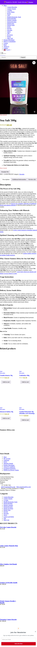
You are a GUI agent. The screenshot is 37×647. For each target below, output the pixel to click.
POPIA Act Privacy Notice (11, 470)
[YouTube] (4, 55)
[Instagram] (2, 55)
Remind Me (5, 172)
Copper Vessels (8, 498)
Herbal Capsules (8, 505)
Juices (5, 515)
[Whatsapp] (3, 55)
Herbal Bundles (8, 503)
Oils (5, 518)
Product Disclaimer (9, 465)
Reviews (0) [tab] (32, 179)
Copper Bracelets (8, 497)
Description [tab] (6, 179)
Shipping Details (8, 463)
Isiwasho (21, 174)
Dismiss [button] (31, 2)
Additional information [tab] (19, 179)
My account (7, 458)
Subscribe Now (18, 643)
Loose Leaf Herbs (9, 516)
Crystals (6, 500)
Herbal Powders (8, 507)
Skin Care (6, 520)
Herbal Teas (7, 510)
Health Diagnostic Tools (10, 502)
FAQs (5, 462)
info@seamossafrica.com (8, 487)
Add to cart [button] (6, 382)
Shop (5, 457)
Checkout (6, 460)
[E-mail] (0, 55)
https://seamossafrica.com (23, 487)
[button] (34, 62)
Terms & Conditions (9, 467)
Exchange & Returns (9, 468)
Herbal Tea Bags (8, 508)
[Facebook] (1, 55)
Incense (6, 511)
